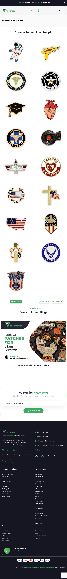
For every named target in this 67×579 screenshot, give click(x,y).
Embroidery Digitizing (40, 535)
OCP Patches (38, 496)
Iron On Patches (39, 476)
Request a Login (6, 533)
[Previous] (30, 373)
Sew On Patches (39, 481)
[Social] (36, 455)
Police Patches (39, 491)
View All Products (6, 496)
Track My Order (6, 530)
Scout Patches (39, 508)
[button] (64, 3)
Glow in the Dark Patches (41, 516)
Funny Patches (38, 523)
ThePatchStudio (39, 530)
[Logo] (12, 10)
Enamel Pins (5, 486)
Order (37, 3)
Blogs (36, 533)
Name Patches (38, 486)
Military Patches (39, 501)
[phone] (29, 11)
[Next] (36, 373)
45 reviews (20, 550)
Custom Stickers (6, 491)
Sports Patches (39, 503)
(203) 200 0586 (42, 432)
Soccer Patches (39, 513)
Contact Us (5, 538)
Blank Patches (38, 484)
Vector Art (37, 538)
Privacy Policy (5, 540)
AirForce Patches (39, 489)
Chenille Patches (6, 481)
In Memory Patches (40, 521)
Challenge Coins (6, 489)
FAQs (3, 535)
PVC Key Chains (6, 494)
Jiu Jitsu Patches (39, 506)
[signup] (38, 11)
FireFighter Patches (40, 494)
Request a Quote (6, 543)
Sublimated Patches (7, 479)
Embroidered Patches (8, 474)
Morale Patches (39, 498)
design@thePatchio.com (46, 441)
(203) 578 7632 (42, 436)
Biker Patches (38, 474)
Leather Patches (6, 484)
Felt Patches (38, 518)
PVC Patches (5, 476)
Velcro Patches (39, 479)
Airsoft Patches (39, 511)
